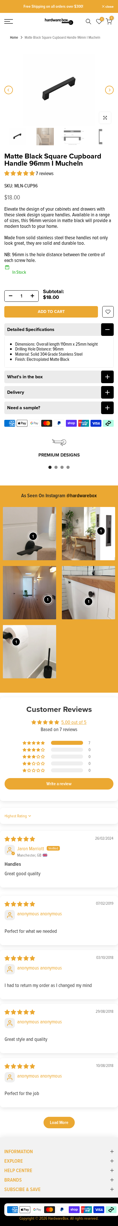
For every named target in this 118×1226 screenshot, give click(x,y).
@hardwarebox (81, 495)
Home (14, 37)
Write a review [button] (59, 783)
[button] (20, 173)
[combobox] (87, 21)
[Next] (109, 90)
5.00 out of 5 (73, 722)
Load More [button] (59, 1122)
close (109, 6)
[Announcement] (53, 6)
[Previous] (8, 90)
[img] (20, 839)
